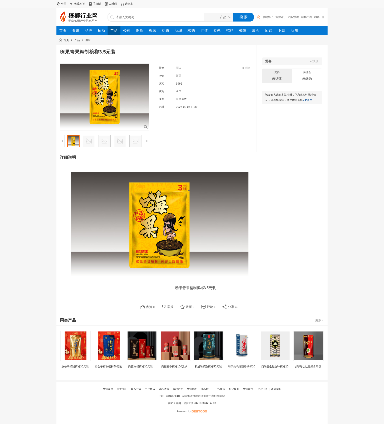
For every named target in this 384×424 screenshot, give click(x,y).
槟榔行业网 (173, 396)
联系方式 (136, 388)
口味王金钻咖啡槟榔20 (274, 366)
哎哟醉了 (268, 17)
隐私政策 (164, 388)
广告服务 (220, 388)
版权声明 (178, 388)
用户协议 (150, 388)
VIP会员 (307, 100)
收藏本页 (79, 3)
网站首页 (108, 388)
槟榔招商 (306, 17)
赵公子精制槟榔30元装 (75, 366)
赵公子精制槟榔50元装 (108, 366)
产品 (77, 40)
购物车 (129, 3)
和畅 (317, 17)
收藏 (190, 307)
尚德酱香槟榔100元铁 (174, 366)
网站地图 (192, 388)
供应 (88, 40)
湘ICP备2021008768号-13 (200, 403)
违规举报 (276, 388)
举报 (170, 307)
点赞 (150, 307)
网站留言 (248, 388)
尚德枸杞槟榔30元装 (140, 366)
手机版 (97, 3)
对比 (247, 67)
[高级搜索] (257, 17)
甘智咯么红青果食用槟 (307, 366)
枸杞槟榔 (293, 17)
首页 (66, 40)
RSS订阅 (262, 388)
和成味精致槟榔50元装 (208, 366)
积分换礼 (234, 388)
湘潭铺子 (281, 17)
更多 (319, 320)
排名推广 (206, 388)
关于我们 (122, 388)
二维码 (113, 3)
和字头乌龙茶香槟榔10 (241, 366)
